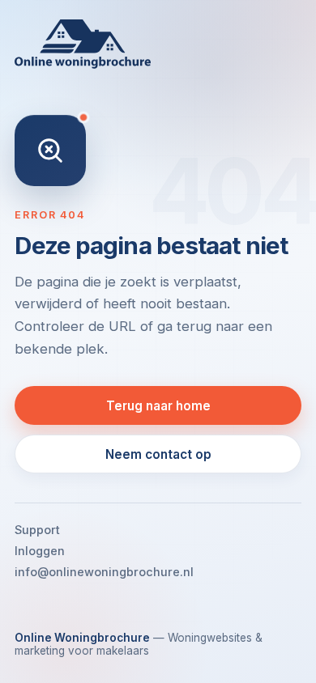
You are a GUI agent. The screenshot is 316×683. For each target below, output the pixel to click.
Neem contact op (158, 454)
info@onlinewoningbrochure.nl (104, 572)
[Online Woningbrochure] (158, 44)
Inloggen (40, 551)
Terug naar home (158, 406)
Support (37, 530)
